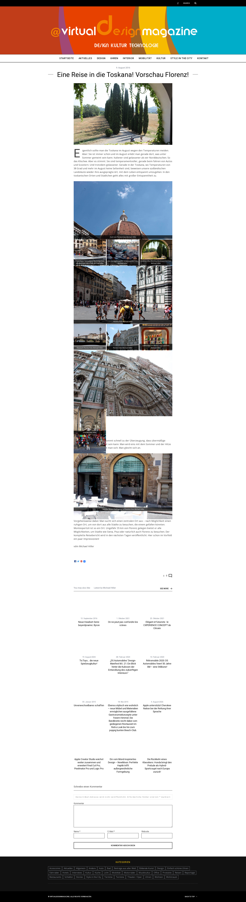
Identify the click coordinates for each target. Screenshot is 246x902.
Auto (101, 868)
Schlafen (69, 877)
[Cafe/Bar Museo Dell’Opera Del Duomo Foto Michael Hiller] (123, 518)
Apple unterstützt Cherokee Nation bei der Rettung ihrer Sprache (157, 708)
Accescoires (54, 868)
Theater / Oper (134, 877)
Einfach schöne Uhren (177, 868)
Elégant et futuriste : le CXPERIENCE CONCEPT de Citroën (157, 625)
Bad (109, 868)
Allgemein (80, 868)
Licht (106, 872)
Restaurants (55, 877)
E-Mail (111, 831)
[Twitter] (78, 561)
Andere (92, 868)
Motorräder (129, 872)
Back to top (190, 897)
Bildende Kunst (146, 868)
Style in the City (93, 877)
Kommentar (79, 803)
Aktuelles (68, 868)
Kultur (88, 872)
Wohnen (159, 877)
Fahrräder (54, 872)
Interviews (77, 872)
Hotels (65, 872)
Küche (98, 872)
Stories (79, 877)
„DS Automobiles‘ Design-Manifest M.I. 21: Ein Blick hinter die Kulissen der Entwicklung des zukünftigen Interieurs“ (123, 666)
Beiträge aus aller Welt (125, 868)
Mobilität (116, 872)
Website (145, 831)
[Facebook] (75, 561)
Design (160, 868)
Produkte (167, 872)
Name (77, 831)
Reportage (190, 872)
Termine (108, 877)
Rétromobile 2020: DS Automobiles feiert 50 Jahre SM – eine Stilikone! (157, 663)
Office (156, 872)
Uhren (148, 877)
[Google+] (81, 561)
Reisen (178, 872)
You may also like (82, 588)
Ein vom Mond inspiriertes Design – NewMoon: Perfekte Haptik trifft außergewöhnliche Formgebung (123, 765)
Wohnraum (171, 877)
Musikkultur (144, 872)
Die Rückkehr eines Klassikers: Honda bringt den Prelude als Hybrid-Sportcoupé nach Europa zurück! (157, 765)
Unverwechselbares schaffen (89, 705)
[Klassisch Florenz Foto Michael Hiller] (90, 344)
